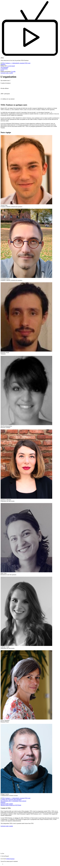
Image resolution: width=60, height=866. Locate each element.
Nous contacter (22, 801)
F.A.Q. (2, 70)
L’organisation (15, 801)
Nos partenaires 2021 (6, 801)
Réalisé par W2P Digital (15, 805)
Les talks (13, 71)
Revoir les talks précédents (14, 799)
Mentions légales (5, 805)
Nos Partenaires (4, 67)
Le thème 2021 (4, 799)
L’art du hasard (11, 66)
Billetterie (3, 64)
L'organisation (4, 68)
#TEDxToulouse (10, 858)
